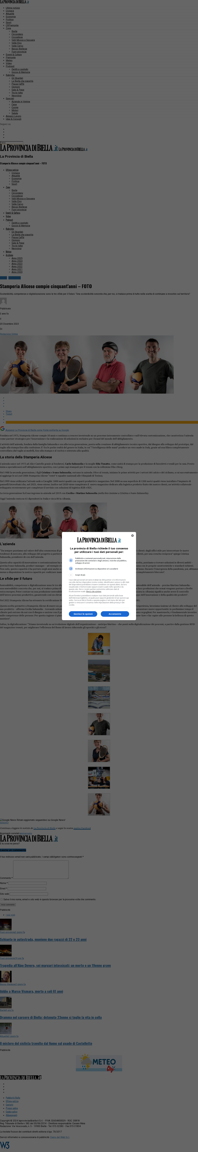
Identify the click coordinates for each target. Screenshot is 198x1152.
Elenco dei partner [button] (93, 591)
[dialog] (99, 576)
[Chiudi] (132, 535)
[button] (99, 575)
